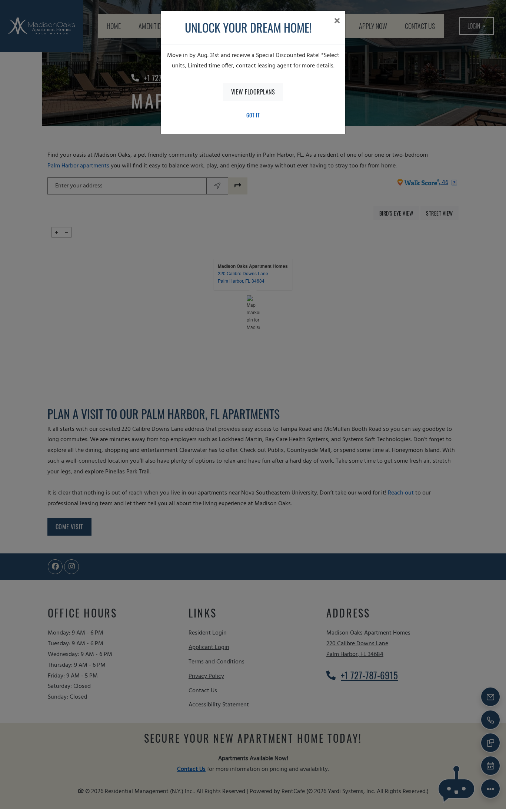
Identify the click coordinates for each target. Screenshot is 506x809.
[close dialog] (337, 21)
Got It (253, 115)
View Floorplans (253, 91)
